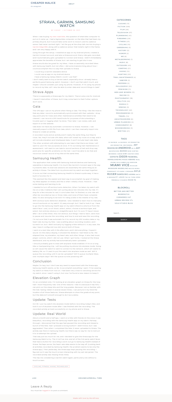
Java (118, 162)
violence (123, 180)
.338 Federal (128, 145)
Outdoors (122, 65)
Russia (122, 104)
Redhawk (130, 171)
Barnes (124, 151)
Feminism (123, 89)
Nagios (131, 168)
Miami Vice (120, 165)
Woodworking (122, 128)
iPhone (113, 162)
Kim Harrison (132, 162)
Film (122, 29)
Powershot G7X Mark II (116, 171)
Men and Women (122, 92)
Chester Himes (133, 154)
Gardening (122, 47)
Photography (122, 98)
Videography (122, 125)
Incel (138, 159)
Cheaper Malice (43, 2)
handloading (115, 159)
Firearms (122, 38)
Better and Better (124, 191)
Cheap (57, 30)
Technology (62, 366)
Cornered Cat (124, 197)
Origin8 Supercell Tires (90, 378)
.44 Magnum (122, 142)
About (71, 4)
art (138, 148)
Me (122, 56)
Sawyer (123, 80)
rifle (137, 171)
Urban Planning (122, 122)
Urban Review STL (124, 200)
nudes (137, 168)
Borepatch (123, 194)
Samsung (122, 174)
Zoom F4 (132, 180)
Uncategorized (122, 119)
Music (122, 62)
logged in (46, 390)
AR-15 (133, 148)
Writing (122, 131)
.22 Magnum (112, 142)
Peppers (122, 83)
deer (123, 156)
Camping (122, 68)
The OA (127, 177)
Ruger (112, 174)
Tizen (133, 177)
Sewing (122, 107)
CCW (125, 154)
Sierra (132, 174)
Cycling (37, 366)
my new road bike (57, 37)
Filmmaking (122, 35)
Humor (122, 53)
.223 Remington (133, 142)
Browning (113, 154)
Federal (133, 157)
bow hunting (133, 151)
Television (122, 32)
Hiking (53, 366)
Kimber (123, 162)
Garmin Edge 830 (40, 47)
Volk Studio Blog (124, 203)
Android (124, 148)
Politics (122, 101)
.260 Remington (116, 145)
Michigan (133, 165)
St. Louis (120, 177)
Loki (34, 378)
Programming (123, 113)
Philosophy (122, 86)
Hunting (122, 74)
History (122, 50)
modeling (123, 168)
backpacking (114, 151)
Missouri (113, 168)
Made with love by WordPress (86, 398)
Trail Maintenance (123, 77)
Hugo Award (128, 159)
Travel (122, 116)
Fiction (121, 26)
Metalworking (122, 59)
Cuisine (122, 23)
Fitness (45, 366)
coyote (114, 157)
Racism (123, 95)
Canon (119, 154)
